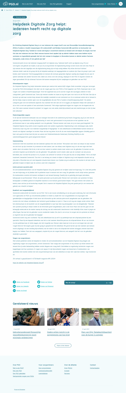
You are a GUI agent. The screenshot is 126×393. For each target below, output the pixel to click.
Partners (67, 373)
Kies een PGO (41, 4)
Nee (110, 282)
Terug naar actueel (20, 17)
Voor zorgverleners (98, 4)
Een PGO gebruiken (56, 4)
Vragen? (69, 4)
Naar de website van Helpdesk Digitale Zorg (27, 263)
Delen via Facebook (22, 282)
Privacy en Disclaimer (19, 389)
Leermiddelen (43, 373)
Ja (106, 282)
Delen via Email (21, 291)
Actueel (66, 371)
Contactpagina (94, 368)
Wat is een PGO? (27, 4)
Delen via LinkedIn (22, 286)
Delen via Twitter (46, 282)
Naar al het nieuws (63, 345)
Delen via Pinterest (47, 286)
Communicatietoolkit (45, 371)
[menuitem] (27, 4)
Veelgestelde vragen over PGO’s (23, 376)
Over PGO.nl (111, 4)
